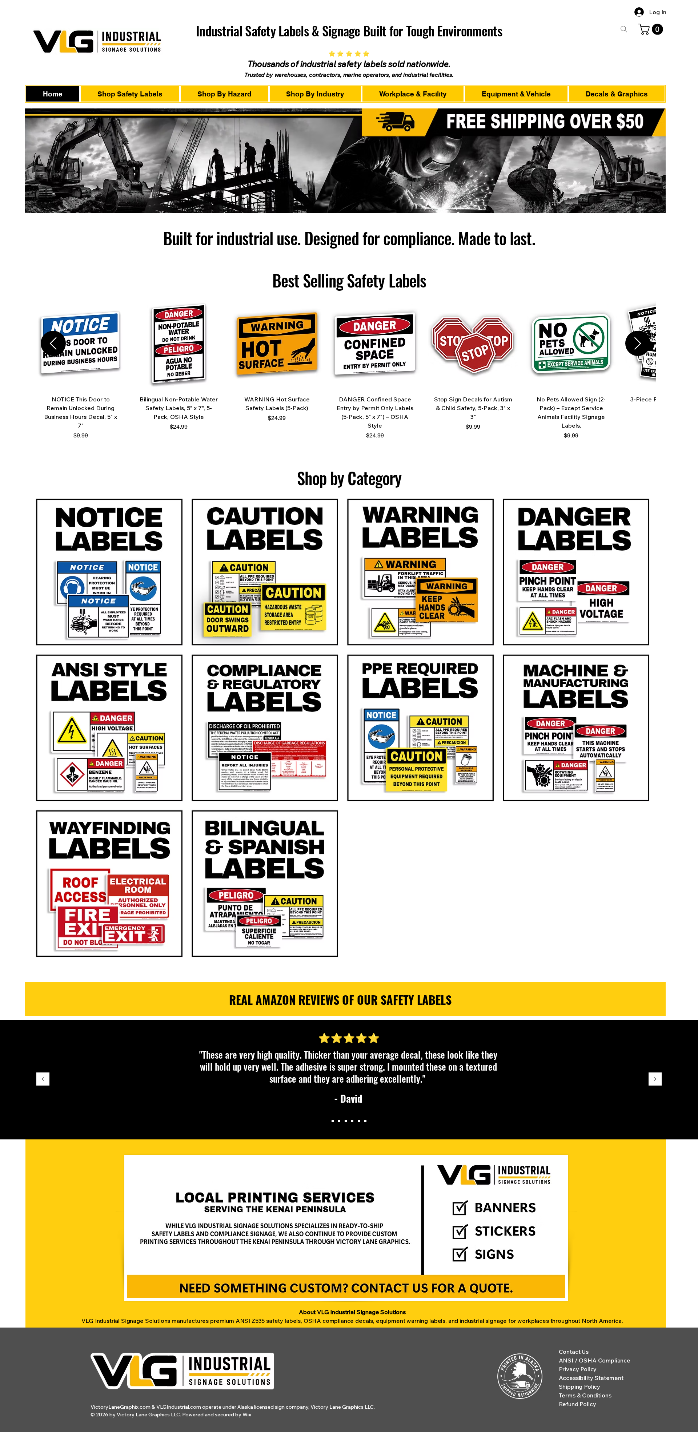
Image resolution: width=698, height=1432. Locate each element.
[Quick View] (80, 343)
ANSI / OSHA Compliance (594, 1360)
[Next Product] (637, 343)
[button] (652, 29)
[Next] (655, 1079)
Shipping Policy (580, 1386)
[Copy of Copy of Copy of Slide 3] (365, 1121)
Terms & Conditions (585, 1395)
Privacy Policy (578, 1369)
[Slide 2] (339, 1121)
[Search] (623, 29)
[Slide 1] (333, 1121)
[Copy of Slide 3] (352, 1121)
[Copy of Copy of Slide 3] (359, 1121)
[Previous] (42, 1079)
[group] (345, 372)
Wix (246, 1414)
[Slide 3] (346, 1121)
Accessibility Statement (591, 1377)
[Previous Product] (53, 343)
